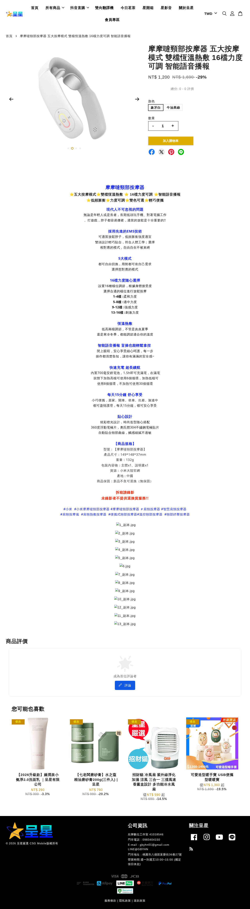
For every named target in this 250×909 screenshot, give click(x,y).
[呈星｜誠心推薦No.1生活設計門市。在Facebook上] (194, 841)
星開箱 (148, 8)
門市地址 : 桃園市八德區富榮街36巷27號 (155, 854)
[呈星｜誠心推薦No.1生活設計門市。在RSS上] (191, 849)
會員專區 (112, 20)
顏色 (151, 101)
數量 (151, 118)
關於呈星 (186, 8)
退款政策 (140, 900)
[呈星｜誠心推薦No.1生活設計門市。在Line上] (232, 841)
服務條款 (110, 900)
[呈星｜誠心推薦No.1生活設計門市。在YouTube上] (219, 841)
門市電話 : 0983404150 (144, 839)
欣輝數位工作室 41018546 (145, 834)
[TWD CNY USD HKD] (210, 14)
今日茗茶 (128, 8)
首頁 (34, 8)
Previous (11, 99)
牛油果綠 (173, 107)
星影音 (166, 8)
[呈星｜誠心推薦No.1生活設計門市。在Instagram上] (207, 841)
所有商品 (53, 8)
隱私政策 (125, 900)
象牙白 (156, 107)
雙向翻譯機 (104, 8)
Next (137, 99)
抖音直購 (77, 8)
